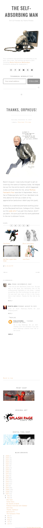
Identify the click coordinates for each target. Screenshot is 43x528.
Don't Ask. (9, 508)
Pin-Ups (28, 122)
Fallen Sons (10, 502)
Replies (13, 317)
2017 (7, 474)
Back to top (8, 378)
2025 (7, 458)
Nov (8, 498)
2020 (7, 468)
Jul (8, 521)
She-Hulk (9, 500)
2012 (7, 484)
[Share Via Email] (27, 225)
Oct (8, 516)
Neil (9, 284)
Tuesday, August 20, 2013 (23, 321)
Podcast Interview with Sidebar (16, 505)
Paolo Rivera (18, 321)
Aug (8, 519)
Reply (10, 300)
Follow (33, 81)
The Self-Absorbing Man (21, 11)
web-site (12, 211)
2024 (7, 460)
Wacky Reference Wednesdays (20, 62)
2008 (7, 492)
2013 (7, 482)
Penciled (21, 122)
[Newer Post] (5, 272)
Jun (8, 523)
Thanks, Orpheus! (12, 510)
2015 (7, 478)
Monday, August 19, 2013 (27, 306)
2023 (7, 462)
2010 (7, 488)
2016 (7, 476)
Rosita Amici (13, 306)
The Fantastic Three (13, 513)
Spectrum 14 (10, 511)
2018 (7, 472)
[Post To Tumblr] (23, 225)
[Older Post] (37, 272)
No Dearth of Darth (12, 504)
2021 (7, 466)
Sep (8, 517)
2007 (7, 494)
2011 (7, 486)
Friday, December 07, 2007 (22, 284)
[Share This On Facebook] (11, 225)
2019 (7, 470)
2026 (7, 456)
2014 (7, 480)
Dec (8, 496)
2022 (7, 464)
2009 (7, 490)
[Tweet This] (15, 225)
